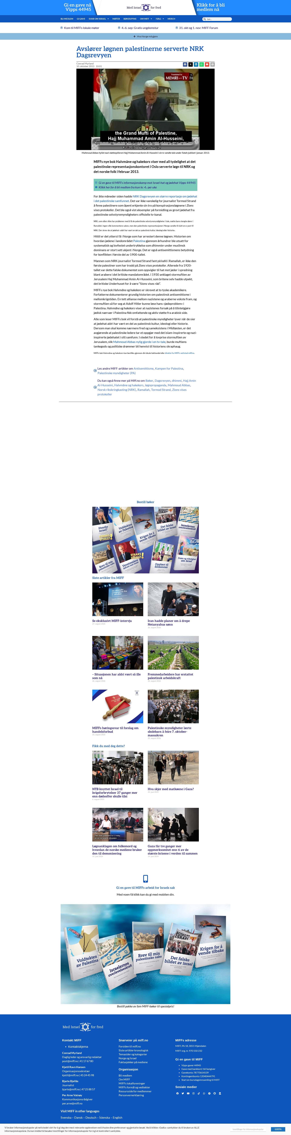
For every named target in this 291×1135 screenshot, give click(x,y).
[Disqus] (145, 445)
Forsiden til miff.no (130, 1046)
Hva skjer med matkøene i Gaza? (171, 789)
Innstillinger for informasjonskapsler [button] (248, 1129)
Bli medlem (67, 18)
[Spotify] (209, 1093)
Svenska (66, 1117)
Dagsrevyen (162, 380)
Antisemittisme (144, 368)
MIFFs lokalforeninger (132, 1083)
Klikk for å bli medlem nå (211, 7)
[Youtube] (188, 1093)
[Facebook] (177, 1093)
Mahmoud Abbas (179, 385)
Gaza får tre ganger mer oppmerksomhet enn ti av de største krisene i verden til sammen (173, 850)
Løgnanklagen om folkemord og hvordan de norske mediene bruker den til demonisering (117, 850)
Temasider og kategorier (133, 1054)
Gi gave (81, 18)
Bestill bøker (145, 502)
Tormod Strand (161, 389)
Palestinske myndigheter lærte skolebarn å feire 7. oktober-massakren (169, 731)
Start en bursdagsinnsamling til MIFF (200, 1079)
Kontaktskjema (78, 1046)
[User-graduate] (220, 1093)
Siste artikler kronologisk (133, 1050)
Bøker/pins (130, 18)
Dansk (78, 1117)
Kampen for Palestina (169, 368)
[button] (190, 64)
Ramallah (143, 389)
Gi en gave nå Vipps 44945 (77, 7)
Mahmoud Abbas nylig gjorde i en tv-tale (139, 342)
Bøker (149, 380)
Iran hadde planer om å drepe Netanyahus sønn (169, 622)
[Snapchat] (214, 1093)
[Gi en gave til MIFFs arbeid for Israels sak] (145, 879)
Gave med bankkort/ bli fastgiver (198, 1068)
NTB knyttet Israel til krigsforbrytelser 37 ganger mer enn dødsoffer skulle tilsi (114, 792)
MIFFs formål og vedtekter (134, 1087)
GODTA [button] (278, 1129)
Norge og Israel (128, 1058)
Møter (116, 18)
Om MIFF (124, 1079)
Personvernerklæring (131, 1095)
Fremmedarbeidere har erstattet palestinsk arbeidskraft (170, 676)
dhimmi (177, 380)
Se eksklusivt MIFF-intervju (112, 621)
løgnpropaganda (155, 385)
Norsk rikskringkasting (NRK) (117, 389)
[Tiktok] (199, 1093)
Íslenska (104, 1117)
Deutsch (90, 1117)
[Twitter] (183, 1093)
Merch (171, 18)
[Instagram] (193, 1093)
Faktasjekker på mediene (133, 1062)
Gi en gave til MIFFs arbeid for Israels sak (145, 888)
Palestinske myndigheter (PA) (117, 373)
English (117, 1117)
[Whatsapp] (204, 1093)
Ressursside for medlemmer (135, 1091)
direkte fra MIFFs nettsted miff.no (179, 353)
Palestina (139, 241)
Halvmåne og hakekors (129, 385)
